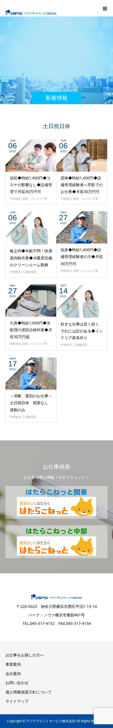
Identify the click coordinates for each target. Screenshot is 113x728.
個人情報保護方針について (28, 692)
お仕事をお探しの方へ (24, 655)
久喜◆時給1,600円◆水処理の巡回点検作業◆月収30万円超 (31, 329)
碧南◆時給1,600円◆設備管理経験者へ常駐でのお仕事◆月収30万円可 (82, 184)
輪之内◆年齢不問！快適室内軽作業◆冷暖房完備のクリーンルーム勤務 (31, 257)
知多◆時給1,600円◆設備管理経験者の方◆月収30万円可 (82, 256)
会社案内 (13, 673)
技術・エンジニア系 (34, 198)
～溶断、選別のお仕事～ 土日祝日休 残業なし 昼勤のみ (33, 402)
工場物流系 (29, 272)
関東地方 (15, 343)
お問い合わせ (17, 682)
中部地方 (15, 198)
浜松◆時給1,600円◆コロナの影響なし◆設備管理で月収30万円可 (31, 184)
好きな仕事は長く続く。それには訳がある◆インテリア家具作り (82, 330)
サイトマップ (17, 701)
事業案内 (13, 664)
